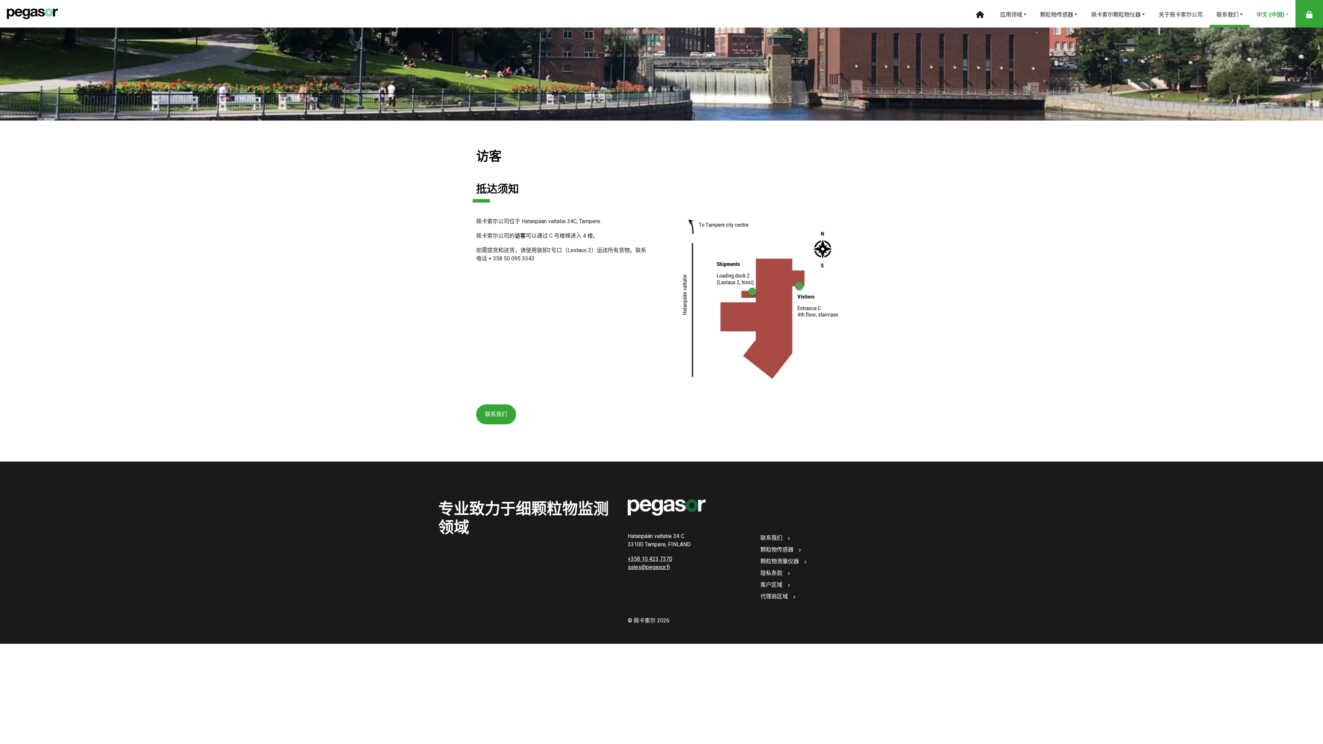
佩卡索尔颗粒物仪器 (1116, 14)
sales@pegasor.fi (649, 567)
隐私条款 (771, 573)
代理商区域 (774, 596)
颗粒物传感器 (1056, 14)
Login (1309, 14)
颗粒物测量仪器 (779, 561)
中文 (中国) (1270, 14)
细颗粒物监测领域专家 (979, 14)
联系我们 (1228, 14)
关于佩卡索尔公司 (1181, 14)
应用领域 (1011, 14)
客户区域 (771, 584)
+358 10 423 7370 (650, 559)
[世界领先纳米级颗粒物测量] (29, 14)
